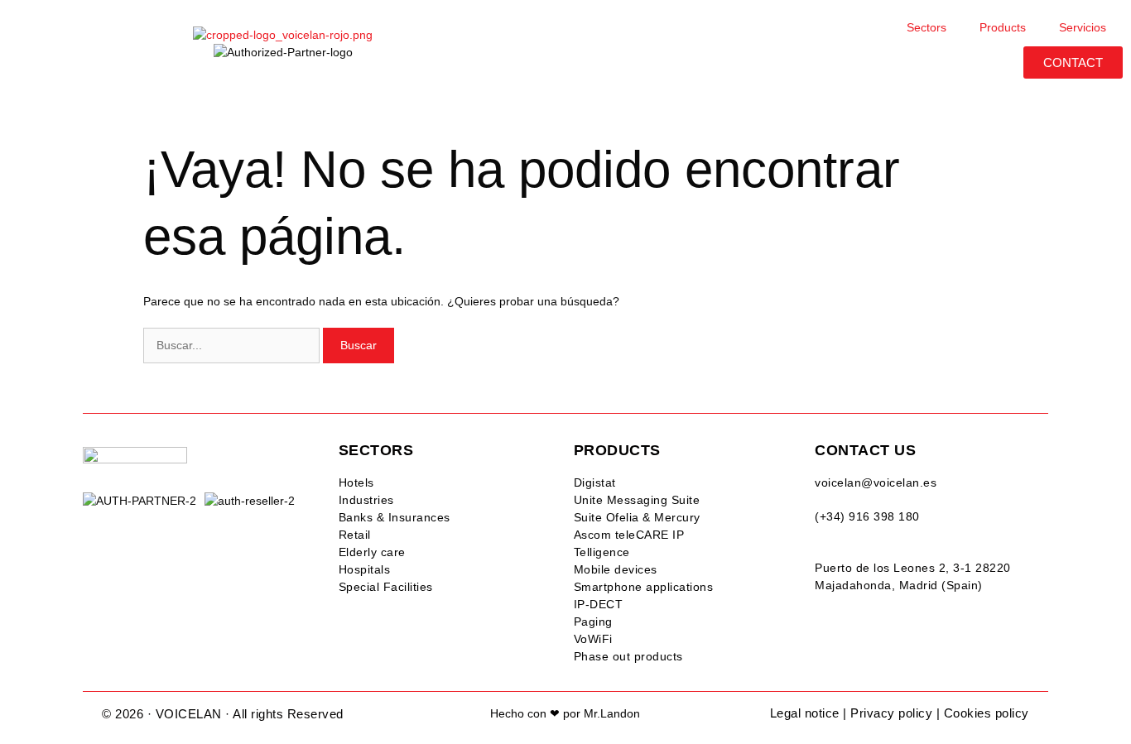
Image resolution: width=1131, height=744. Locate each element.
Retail (355, 534)
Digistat (595, 482)
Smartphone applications (644, 586)
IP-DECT (598, 604)
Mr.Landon (612, 713)
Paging (593, 621)
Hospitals (365, 569)
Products (1002, 27)
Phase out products (628, 656)
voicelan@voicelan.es (875, 482)
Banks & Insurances (394, 517)
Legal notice (805, 713)
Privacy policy (891, 713)
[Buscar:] (233, 345)
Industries (366, 499)
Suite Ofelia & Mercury (637, 517)
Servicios (1082, 27)
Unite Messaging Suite (637, 499)
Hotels (356, 482)
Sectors (926, 27)
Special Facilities (386, 586)
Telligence (602, 552)
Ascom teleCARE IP (629, 534)
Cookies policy (986, 713)
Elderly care (372, 552)
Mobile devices (615, 569)
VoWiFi (593, 639)
